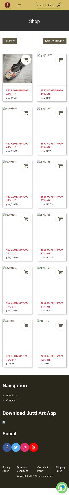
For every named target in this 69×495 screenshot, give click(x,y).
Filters (8, 40)
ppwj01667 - (12, 98)
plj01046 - (11, 363)
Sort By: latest (53, 40)
